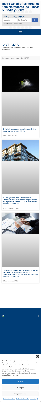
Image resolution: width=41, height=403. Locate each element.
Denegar (20, 388)
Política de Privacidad (22, 399)
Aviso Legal (34, 399)
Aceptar (20, 381)
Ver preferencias (20, 394)
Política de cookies (9, 399)
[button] (37, 356)
